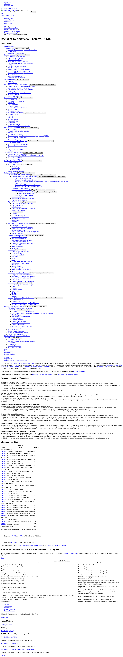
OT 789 (3, 524)
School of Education (17, 246)
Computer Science (17, 289)
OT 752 (3, 505)
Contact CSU (8, 606)
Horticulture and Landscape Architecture (23, 208)
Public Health (19, 183)
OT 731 (3, 455)
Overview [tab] (7, 357)
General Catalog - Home (11, 28)
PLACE (10, 147)
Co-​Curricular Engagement (12, 127)
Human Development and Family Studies (23, 243)
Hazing (10, 64)
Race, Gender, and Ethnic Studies (21, 268)
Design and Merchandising (19, 238)
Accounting (15, 213)
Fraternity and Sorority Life (16, 134)
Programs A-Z (8, 21)
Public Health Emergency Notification (19, 71)
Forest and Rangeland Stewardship (21, 278)
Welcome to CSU (9, 48)
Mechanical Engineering (18, 230)
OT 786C (3, 481)
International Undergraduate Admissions (19, 93)
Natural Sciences (12, 283)
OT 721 (3, 459)
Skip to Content (8, 2)
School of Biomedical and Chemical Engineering (25, 231)
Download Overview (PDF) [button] (9, 637)
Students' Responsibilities (15, 76)
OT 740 (3, 471)
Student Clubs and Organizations (17, 137)
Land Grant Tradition (14, 339)
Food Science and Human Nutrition (22, 240)
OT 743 (3, 475)
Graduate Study (12, 310)
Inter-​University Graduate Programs (22, 326)
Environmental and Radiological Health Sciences (25, 303)
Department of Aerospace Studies (24, 192)
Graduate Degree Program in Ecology (26, 180)
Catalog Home (8, 5)
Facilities (10, 151)
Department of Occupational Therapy (67, 374)
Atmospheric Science (18, 225)
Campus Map (12, 51)
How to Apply (12, 91)
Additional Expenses (14, 104)
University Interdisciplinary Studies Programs (24, 176)
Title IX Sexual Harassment (16, 68)
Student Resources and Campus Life (18, 144)
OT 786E (3, 501)
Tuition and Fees (12, 99)
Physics (14, 293)
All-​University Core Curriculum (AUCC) (20, 154)
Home (6, 26)
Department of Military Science (24, 195)
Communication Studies (18, 255)
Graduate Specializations (19, 321)
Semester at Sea (16, 168)
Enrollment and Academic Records (18, 332)
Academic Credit (13, 121)
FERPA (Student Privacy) (15, 60)
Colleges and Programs (10, 29)
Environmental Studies (18, 197)
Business (10, 212)
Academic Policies (13, 119)
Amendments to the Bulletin (16, 334)
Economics (15, 256)
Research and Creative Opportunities (18, 131)
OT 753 (3, 507)
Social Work (15, 248)
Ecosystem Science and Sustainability (22, 275)
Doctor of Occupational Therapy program (23, 363)
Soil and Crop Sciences (18, 210)
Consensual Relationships (15, 58)
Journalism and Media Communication (22, 261)
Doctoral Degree (16, 318)
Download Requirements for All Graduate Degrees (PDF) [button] (17, 649)
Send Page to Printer (6, 625)
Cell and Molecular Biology (23, 178)
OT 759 (3, 493)
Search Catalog (5, 12)
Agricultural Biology (17, 205)
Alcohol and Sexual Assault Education (19, 69)
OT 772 (3, 513)
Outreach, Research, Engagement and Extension (21, 341)
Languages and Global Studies (20, 263)
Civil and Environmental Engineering (22, 227)
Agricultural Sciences (14, 202)
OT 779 (3, 519)
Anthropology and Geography (20, 251)
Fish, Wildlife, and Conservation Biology (23, 276)
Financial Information (10, 98)
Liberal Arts (11, 250)
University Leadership (14, 346)
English (14, 258)
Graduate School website (70, 553)
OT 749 (3, 479)
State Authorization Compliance (17, 77)
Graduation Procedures (18, 324)
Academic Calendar (10, 46)
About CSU (7, 337)
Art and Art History (17, 253)
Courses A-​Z (8, 352)
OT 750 (3, 489)
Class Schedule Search (7, 15)
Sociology (14, 271)
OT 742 (3, 473)
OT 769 (3, 511)
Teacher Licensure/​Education (16, 171)
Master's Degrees (16, 315)
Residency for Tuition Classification (18, 108)
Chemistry (14, 288)
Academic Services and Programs (17, 146)
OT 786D (4, 515)
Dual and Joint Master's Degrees (21, 316)
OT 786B (3, 467)
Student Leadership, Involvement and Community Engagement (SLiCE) (28, 136)
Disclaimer (7, 607)
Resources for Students (14, 142)
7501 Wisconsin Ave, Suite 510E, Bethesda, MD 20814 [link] (71, 366)
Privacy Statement (9, 611)
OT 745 (3, 477)
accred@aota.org (102, 366)
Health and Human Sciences (12, 31)
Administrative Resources (15, 149)
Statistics (14, 296)
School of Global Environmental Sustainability (28, 186)
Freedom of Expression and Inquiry (18, 61)
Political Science (16, 266)
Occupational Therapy (10, 33)
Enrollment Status (13, 106)
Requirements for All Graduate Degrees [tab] (15, 360)
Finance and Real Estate (18, 218)
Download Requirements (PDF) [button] (10, 643)
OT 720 (3, 451)
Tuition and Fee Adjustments (16, 101)
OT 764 (3, 499)
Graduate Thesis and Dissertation (21, 323)
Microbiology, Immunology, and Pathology (24, 304)
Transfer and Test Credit (15, 96)
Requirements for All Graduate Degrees (23, 311)
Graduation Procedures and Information (19, 126)
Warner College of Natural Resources (18, 273)
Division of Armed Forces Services (21, 190)
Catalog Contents (9, 20)
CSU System (11, 342)
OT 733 (3, 463)
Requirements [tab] (8, 358)
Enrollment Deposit (13, 94)
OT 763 (3, 497)
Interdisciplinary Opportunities (13, 161)
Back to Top (4, 617)
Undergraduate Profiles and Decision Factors (20, 89)
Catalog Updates (12, 83)
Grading (10, 116)
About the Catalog (9, 79)
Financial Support (13, 329)
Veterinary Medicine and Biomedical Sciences (21, 298)
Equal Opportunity (9, 609)
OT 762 (3, 495)
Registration (11, 122)
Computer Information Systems (20, 217)
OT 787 (3, 485)
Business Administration (18, 215)
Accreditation (12, 344)
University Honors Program (19, 200)
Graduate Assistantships (14, 328)
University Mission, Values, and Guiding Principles (22, 50)
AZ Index (7, 4)
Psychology (15, 294)
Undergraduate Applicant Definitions (18, 88)
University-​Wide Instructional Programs (19, 174)
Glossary (10, 81)
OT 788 (3, 521)
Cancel (3, 655)
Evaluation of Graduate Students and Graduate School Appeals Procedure (32, 313)
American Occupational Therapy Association (36, 366)
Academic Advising (13, 114)
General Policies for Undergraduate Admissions (21, 86)
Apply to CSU (8, 604)
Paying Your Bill (12, 109)
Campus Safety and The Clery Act (17, 56)
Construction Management (19, 237)
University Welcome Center (16, 53)
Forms (2, 558)
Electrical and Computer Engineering (22, 228)
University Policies (9, 55)
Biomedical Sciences (17, 299)
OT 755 (3, 491)
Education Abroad (13, 164)
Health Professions (13, 162)
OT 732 (3, 461)
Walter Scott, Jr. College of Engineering (19, 223)
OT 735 (3, 465)
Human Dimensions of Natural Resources (23, 281)
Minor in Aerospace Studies (26, 193)
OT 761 (3, 509)
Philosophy (15, 264)
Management (15, 220)
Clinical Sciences (16, 301)
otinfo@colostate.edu (79, 371)
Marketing (14, 221)
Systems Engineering (18, 233)
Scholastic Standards (14, 118)
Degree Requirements (14, 124)
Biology (14, 286)
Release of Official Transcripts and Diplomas (20, 73)
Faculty (6, 349)
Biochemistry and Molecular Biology (22, 285)
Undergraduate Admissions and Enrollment (16, 84)
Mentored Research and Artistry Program (23, 198)
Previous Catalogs (9, 354)
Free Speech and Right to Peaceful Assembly (20, 63)
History (14, 260)
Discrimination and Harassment (17, 66)
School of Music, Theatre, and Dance (22, 269)
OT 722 (3, 453)
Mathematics (15, 291)
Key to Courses (8, 351)
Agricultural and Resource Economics (22, 203)
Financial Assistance (13, 111)
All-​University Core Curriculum (13, 152)
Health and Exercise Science (20, 241)
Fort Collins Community (15, 347)
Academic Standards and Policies (13, 112)
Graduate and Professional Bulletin (14, 306)
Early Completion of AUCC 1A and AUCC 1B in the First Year (26, 156)
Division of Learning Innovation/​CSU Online (17, 336)
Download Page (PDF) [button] (7, 631)
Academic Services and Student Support (15, 141)
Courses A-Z (8, 23)
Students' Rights (12, 74)
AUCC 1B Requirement (15, 159)
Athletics (10, 132)
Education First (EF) (17, 166)
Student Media (12, 139)
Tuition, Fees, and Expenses (16, 331)
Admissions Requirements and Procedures (20, 308)
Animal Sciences (16, 207)
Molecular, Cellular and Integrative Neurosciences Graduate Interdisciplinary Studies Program (41, 181)
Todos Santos (15, 169)
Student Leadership (13, 129)
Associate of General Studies (20, 188)
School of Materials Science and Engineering (28, 185)
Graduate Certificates (18, 319)
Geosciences (15, 279)
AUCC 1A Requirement (15, 157)
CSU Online (11, 103)
